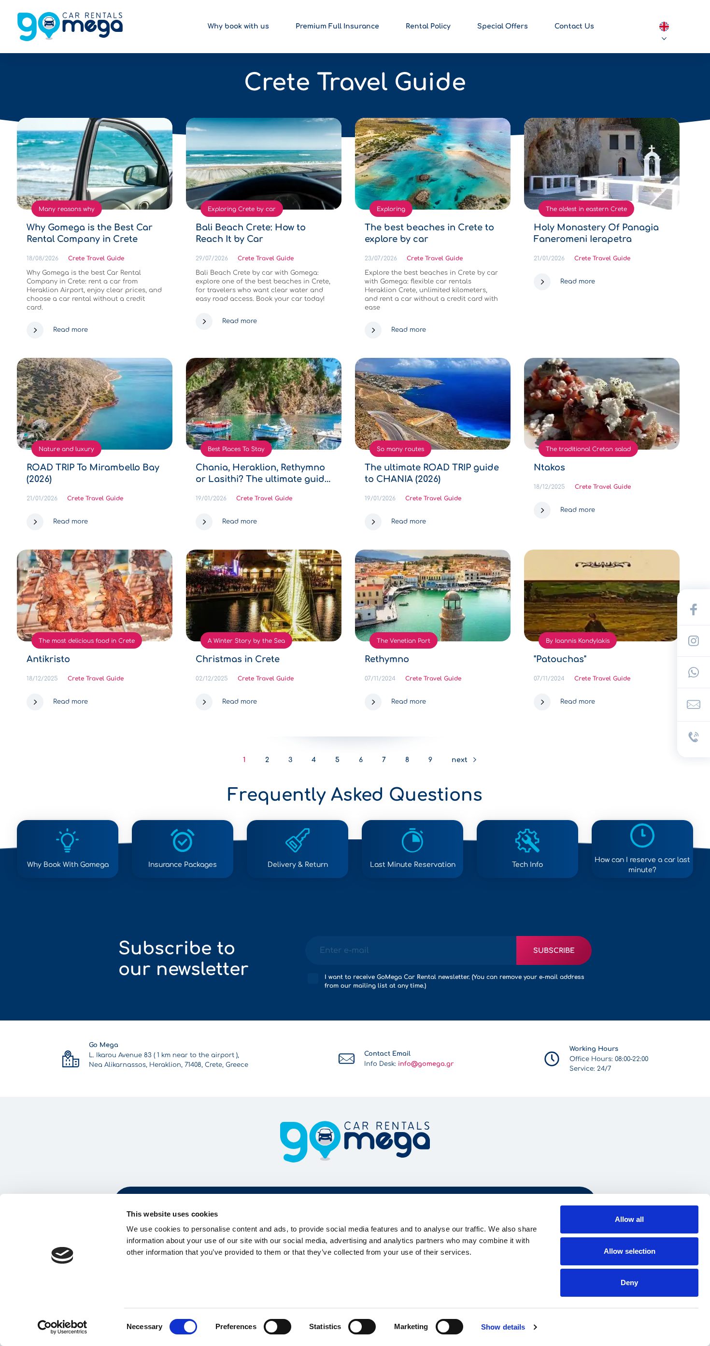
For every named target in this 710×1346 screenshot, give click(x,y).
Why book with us (238, 26)
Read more (70, 329)
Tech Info (527, 864)
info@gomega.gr (426, 1064)
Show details (503, 1327)
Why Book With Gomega (68, 864)
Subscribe (554, 950)
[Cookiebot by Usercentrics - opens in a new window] (62, 1327)
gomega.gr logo (70, 26)
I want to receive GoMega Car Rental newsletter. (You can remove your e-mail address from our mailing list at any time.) (454, 981)
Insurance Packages (182, 864)
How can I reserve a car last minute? (642, 865)
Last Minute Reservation (412, 864)
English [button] (664, 26)
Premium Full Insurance (337, 26)
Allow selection (629, 1251)
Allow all (629, 1219)
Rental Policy (428, 26)
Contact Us (574, 26)
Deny (629, 1282)
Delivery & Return (298, 864)
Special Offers (502, 26)
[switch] (277, 1326)
